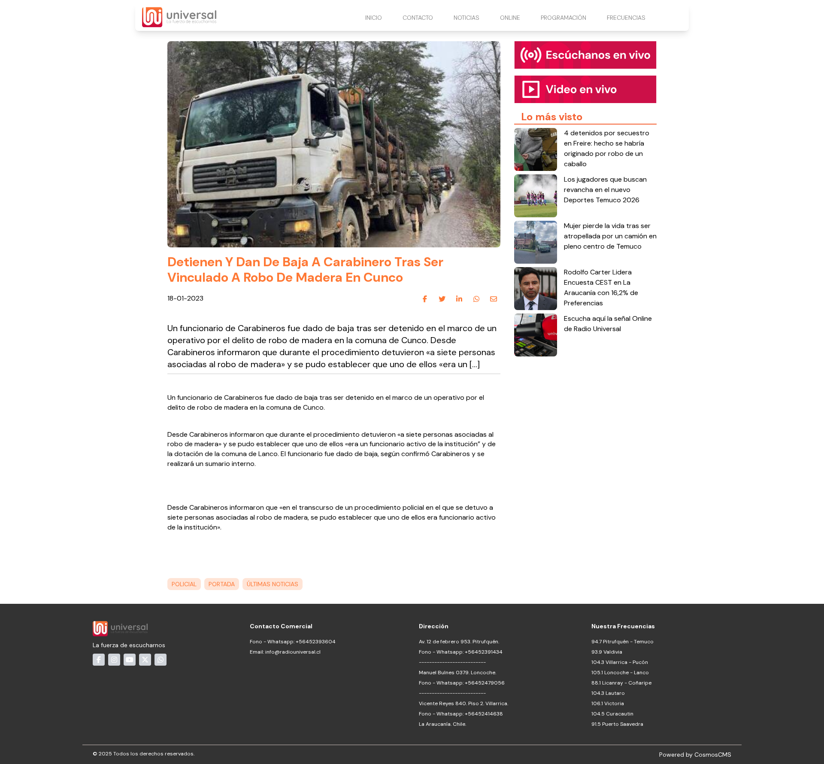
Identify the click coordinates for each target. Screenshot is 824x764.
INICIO (373, 17)
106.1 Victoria (607, 703)
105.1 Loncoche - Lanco (620, 672)
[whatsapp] (476, 299)
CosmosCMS (712, 754)
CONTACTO (418, 17)
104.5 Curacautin (612, 713)
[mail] (493, 299)
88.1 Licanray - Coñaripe (621, 682)
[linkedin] (459, 299)
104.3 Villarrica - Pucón (619, 662)
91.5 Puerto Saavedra (617, 724)
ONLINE (510, 17)
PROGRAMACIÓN (563, 17)
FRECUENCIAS (626, 17)
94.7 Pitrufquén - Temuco (622, 641)
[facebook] (425, 299)
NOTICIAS (466, 17)
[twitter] (442, 299)
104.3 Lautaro (608, 693)
